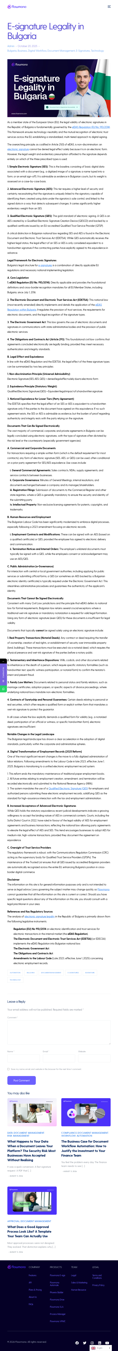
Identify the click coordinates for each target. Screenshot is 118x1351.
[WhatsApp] (3, 688)
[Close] (110, 1309)
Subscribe (87, 1340)
